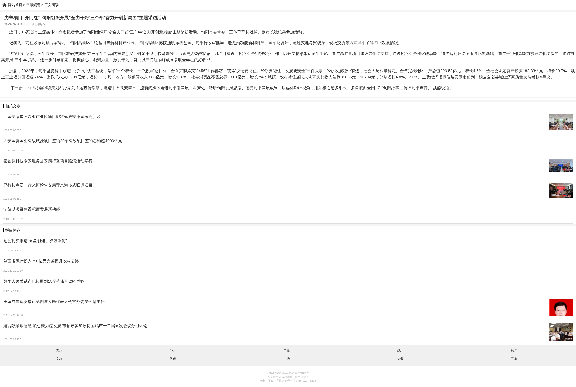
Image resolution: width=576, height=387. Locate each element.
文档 (59, 359)
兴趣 (514, 359)
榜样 (514, 351)
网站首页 (15, 5)
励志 (400, 351)
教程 (173, 359)
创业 (400, 359)
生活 (287, 359)
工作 (287, 351)
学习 (173, 351)
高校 (59, 351)
